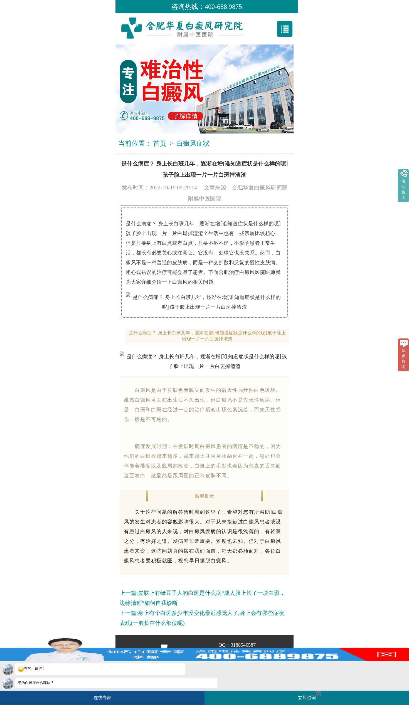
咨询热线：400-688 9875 (206, 6)
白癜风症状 (193, 143)
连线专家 (102, 697)
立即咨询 (309, 695)
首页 (159, 143)
